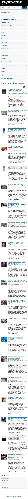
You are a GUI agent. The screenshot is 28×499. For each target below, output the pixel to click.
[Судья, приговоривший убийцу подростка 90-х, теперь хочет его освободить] (4, 245)
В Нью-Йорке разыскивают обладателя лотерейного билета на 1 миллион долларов (17, 379)
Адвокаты (3, 51)
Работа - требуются (5, 25)
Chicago (4, 484)
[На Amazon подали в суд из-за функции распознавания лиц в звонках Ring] (4, 339)
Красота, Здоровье (5, 61)
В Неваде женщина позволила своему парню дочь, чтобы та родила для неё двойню (17, 418)
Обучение (3, 42)
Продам (3, 58)
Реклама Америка (12, 496)
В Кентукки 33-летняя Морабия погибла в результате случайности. (16, 397)
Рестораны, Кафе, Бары (6, 78)
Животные (4, 45)
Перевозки (3, 38)
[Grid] (26, 87)
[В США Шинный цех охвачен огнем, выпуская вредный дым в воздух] (4, 130)
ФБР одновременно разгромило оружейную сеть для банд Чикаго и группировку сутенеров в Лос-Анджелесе (16, 456)
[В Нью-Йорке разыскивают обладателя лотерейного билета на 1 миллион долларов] (4, 380)
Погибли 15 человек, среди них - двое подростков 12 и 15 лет (17, 111)
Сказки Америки (5, 12)
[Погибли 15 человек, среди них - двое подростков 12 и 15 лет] (4, 113)
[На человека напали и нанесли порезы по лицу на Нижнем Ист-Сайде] (4, 187)
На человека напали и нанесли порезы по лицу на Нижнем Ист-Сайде (17, 185)
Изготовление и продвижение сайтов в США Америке (13, 65)
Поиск (24, 7)
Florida (4, 485)
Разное (2, 71)
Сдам (2, 32)
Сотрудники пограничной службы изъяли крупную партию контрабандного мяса (16, 358)
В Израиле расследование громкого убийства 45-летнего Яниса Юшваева (17, 166)
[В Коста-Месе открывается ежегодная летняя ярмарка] (4, 321)
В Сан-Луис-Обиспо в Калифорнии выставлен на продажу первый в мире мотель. (17, 282)
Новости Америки (5, 15)
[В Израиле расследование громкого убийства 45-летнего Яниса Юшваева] (4, 168)
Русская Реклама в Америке (7, 19)
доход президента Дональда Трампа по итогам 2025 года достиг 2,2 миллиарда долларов (17, 437)
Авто (2, 68)
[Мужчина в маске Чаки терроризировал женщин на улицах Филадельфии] (4, 205)
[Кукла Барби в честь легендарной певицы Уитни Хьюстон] (4, 264)
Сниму (3, 29)
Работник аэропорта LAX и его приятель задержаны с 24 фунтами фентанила (16, 148)
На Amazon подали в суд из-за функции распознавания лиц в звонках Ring (15, 338)
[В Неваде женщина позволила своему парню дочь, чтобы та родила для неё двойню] (4, 419)
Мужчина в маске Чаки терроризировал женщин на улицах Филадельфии (17, 204)
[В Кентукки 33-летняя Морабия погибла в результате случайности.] (4, 400)
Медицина (3, 55)
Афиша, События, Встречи (7, 74)
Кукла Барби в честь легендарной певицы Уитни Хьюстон (16, 262)
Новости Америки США (11, 3)
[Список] (24, 87)
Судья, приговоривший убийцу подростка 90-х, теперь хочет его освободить (16, 244)
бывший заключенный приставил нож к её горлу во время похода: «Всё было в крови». (17, 224)
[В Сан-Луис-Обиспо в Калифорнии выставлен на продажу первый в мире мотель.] (4, 283)
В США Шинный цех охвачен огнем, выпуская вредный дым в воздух (17, 128)
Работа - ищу (4, 22)
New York (5, 480)
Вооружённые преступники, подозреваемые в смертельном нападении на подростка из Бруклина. (17, 91)
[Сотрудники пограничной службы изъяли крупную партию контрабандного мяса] (4, 359)
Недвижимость (4, 48)
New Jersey (5, 487)
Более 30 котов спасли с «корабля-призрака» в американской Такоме (16, 300)
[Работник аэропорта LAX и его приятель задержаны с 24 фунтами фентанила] (4, 149)
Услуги (3, 35)
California (4, 482)
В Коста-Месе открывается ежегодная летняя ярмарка (17, 319)
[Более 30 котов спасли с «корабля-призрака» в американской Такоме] (4, 302)
